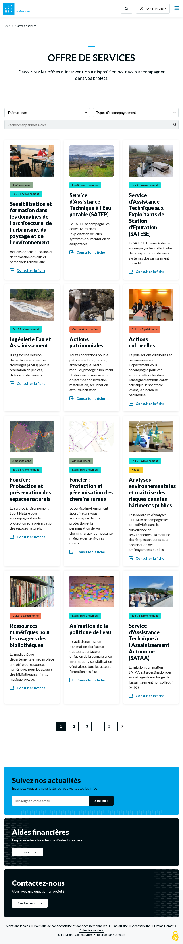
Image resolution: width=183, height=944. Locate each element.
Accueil (9, 25)
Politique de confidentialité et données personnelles (70, 926)
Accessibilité (141, 926)
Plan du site (120, 926)
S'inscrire (101, 800)
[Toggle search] (126, 9)
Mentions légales (18, 926)
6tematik (119, 934)
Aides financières (91, 930)
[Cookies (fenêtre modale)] (175, 936)
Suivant (122, 726)
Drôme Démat (164, 926)
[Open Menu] (176, 9)
